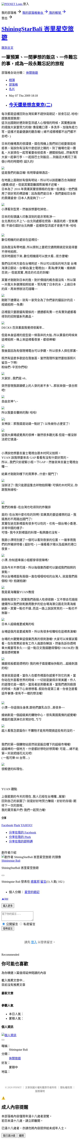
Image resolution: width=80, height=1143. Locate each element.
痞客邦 (35, 881)
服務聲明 (40, 1091)
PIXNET (17, 1087)
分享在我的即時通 (21, 841)
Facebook (7, 825)
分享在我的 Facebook (22, 832)
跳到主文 (7, 47)
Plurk (17, 825)
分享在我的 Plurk (20, 837)
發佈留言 (8, 928)
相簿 (12, 80)
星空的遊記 (32, 892)
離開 (21, 1135)
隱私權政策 (66, 1087)
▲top (4, 898)
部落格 (13, 84)
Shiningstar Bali (10, 860)
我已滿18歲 (9, 1135)
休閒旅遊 (32, 72)
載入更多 (8, 905)
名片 (12, 89)
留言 (43, 881)
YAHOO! (26, 825)
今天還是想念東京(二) (30, 104)
